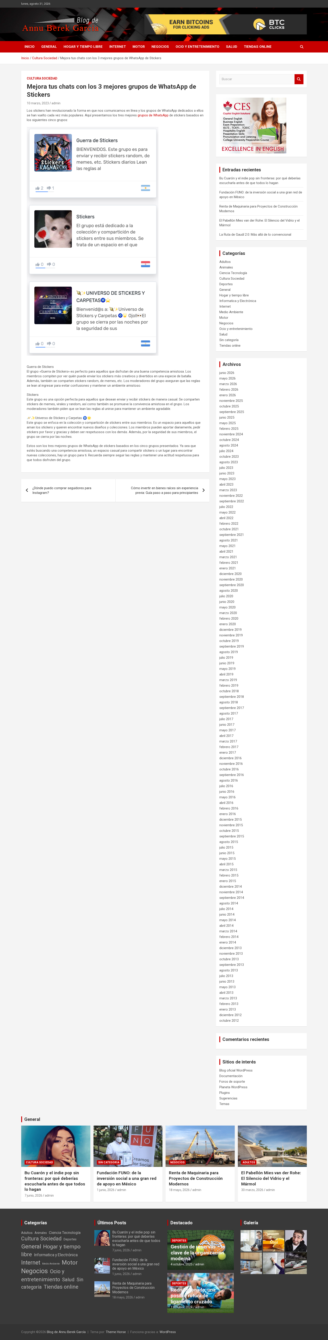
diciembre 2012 (230, 1015)
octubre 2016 (229, 769)
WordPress (168, 1332)
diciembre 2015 (230, 820)
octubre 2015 (229, 831)
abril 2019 (226, 674)
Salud (231, 47)
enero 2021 (227, 568)
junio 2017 (226, 725)
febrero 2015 (228, 875)
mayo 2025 (227, 423)
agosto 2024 (228, 445)
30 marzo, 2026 (252, 1190)
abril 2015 (226, 864)
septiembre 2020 (231, 585)
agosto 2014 (228, 903)
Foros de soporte (232, 1082)
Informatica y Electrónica (237, 301)
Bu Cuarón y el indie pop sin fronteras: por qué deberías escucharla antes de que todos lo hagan (55, 1181)
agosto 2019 (228, 652)
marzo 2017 (228, 741)
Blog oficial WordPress (236, 1070)
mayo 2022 (227, 512)
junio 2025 (226, 417)
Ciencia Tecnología (233, 273)
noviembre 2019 (231, 635)
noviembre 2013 (231, 954)
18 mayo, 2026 (179, 1190)
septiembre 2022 (231, 501)
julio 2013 (226, 976)
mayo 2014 (227, 920)
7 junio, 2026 (33, 1195)
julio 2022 (226, 507)
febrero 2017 (228, 747)
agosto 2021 (228, 540)
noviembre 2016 (231, 764)
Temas (224, 1104)
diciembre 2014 (230, 887)
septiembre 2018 (231, 697)
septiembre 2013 (231, 965)
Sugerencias (228, 1098)
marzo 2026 (228, 384)
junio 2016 (226, 792)
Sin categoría (229, 340)
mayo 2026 (227, 378)
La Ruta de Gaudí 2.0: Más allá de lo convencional (255, 235)
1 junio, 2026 (105, 1190)
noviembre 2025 (231, 401)
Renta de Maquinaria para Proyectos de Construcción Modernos (196, 1178)
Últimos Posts (112, 1222)
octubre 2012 (229, 1021)
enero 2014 (227, 942)
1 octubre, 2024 (182, 1307)
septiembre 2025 (231, 412)
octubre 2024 (229, 440)
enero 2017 (227, 753)
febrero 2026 (228, 390)
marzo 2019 (228, 680)
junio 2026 (226, 373)
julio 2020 (226, 596)
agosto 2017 (228, 713)
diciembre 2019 (230, 630)
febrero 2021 (228, 563)
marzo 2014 (228, 931)
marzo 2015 (228, 870)
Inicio (30, 47)
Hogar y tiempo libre (83, 47)
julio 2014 (226, 909)
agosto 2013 (228, 970)
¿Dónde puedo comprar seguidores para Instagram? (61, 490)
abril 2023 (226, 484)
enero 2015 (227, 881)
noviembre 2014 (231, 892)
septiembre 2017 (231, 708)
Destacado (181, 1222)
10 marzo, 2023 (38, 103)
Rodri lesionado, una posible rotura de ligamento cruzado (193, 1295)
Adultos (225, 262)
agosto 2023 (228, 462)
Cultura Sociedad (42, 78)
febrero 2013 (228, 1004)
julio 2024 (226, 451)
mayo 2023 (227, 479)
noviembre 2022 (231, 496)
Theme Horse (116, 1332)
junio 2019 (226, 663)
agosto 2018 (228, 702)
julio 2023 (226, 468)
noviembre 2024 (231, 434)
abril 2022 (226, 518)
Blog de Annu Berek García (66, 1332)
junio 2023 (226, 473)
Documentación (231, 1076)
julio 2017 (226, 719)
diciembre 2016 (230, 758)
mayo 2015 (227, 859)
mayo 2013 (227, 987)
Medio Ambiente (231, 312)
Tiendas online (258, 47)
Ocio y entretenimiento (197, 47)
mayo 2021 (227, 546)
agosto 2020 (228, 591)
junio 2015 (226, 853)
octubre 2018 (229, 691)
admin (56, 103)
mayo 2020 (227, 607)
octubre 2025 (229, 406)
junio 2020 (226, 602)
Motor (139, 47)
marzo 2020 (228, 613)
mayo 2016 (227, 797)
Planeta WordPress (233, 1087)
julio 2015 (226, 847)
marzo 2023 (228, 490)
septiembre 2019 (231, 646)
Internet (117, 47)
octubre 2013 (229, 959)
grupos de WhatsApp (153, 115)
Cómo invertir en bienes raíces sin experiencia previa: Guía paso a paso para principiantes (164, 490)
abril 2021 (226, 551)
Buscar (299, 79)
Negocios (160, 47)
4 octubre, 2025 (182, 1264)
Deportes (226, 284)
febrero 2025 (228, 429)
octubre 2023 (229, 457)
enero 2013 (227, 1009)
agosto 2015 (228, 842)
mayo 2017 (227, 730)
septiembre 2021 (231, 535)
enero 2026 (227, 395)
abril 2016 (226, 803)
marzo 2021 (228, 557)
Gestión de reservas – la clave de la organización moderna (198, 1252)
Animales (226, 267)
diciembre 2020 (230, 574)
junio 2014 (226, 914)
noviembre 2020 (231, 579)
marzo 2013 (228, 998)
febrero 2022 (228, 524)
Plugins (224, 1093)
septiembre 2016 (231, 775)
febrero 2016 (228, 808)
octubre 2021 (229, 529)
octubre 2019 (229, 641)
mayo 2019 (227, 669)
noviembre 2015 (231, 825)
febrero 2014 (228, 937)
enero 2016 (227, 814)
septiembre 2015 (231, 836)
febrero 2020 (228, 619)
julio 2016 (226, 786)
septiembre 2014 (231, 898)
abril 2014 (226, 926)
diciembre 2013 (230, 948)
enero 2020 (227, 624)
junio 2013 (226, 981)
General (49, 47)
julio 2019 (226, 658)
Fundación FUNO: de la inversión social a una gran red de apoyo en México (126, 1178)
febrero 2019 (228, 686)
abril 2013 (226, 993)
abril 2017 (226, 736)
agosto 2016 (228, 780)
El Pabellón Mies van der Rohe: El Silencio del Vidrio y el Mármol (271, 1178)
